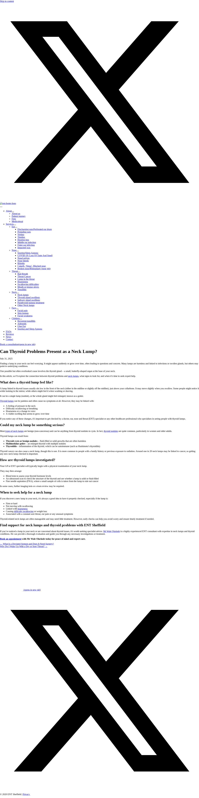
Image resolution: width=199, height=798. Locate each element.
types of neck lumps (14, 431)
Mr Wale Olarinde (111, 531)
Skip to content (7, 1)
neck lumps (73, 376)
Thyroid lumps (7, 401)
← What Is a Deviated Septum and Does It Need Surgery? (27, 544)
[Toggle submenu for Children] (21, 319)
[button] (99, 201)
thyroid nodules (111, 431)
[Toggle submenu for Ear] (16, 227)
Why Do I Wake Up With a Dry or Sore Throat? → (23, 546)
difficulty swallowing (24, 511)
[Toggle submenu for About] (13, 211)
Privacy (26, 794)
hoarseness (23, 508)
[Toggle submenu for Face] (17, 308)
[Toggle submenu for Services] (15, 224)
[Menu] (1, 206)
